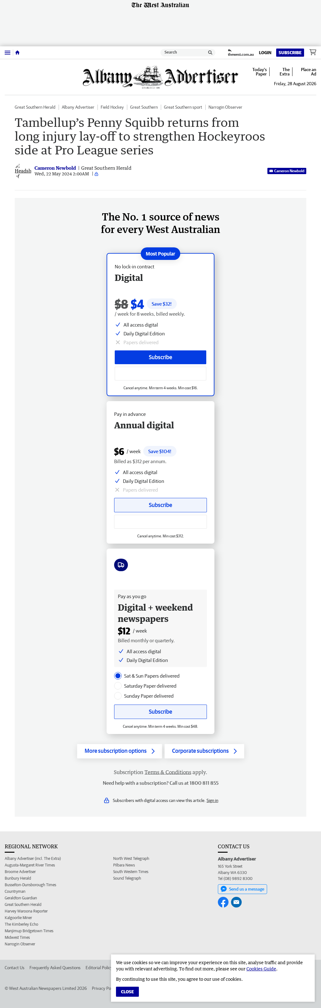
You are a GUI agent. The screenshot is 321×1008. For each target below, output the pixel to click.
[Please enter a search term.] (210, 52)
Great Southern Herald (35, 107)
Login (265, 52)
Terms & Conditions (168, 772)
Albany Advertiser (78, 107)
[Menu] (7, 52)
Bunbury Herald (18, 878)
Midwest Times (17, 937)
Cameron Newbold (289, 171)
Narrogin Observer (225, 107)
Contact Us (14, 967)
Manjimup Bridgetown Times (29, 930)
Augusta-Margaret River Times (30, 865)
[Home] (17, 52)
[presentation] (118, 676)
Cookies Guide (261, 968)
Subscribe (290, 52)
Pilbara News (124, 865)
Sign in (212, 800)
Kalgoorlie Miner (18, 917)
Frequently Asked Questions (55, 967)
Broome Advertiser (20, 871)
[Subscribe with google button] (160, 373)
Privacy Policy (104, 988)
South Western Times (130, 871)
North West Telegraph (131, 858)
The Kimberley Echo (21, 924)
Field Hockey (112, 107)
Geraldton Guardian (21, 898)
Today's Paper (259, 71)
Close (127, 991)
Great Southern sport (183, 107)
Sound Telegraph (127, 878)
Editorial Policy (99, 967)
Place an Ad (308, 71)
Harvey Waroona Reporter (26, 911)
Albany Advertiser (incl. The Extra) (33, 858)
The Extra (285, 71)
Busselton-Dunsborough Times (30, 884)
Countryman (15, 891)
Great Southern (144, 107)
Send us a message (246, 889)
